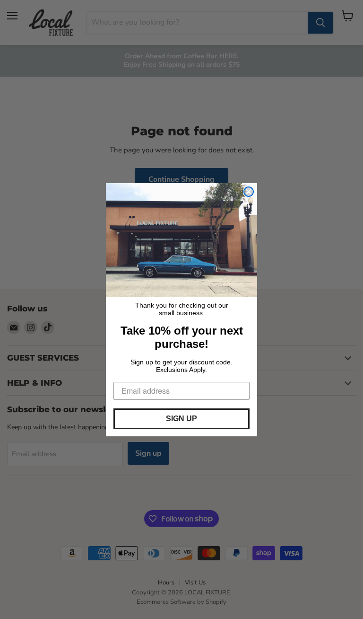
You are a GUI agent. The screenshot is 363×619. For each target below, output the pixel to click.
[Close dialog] (248, 191)
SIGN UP (181, 419)
